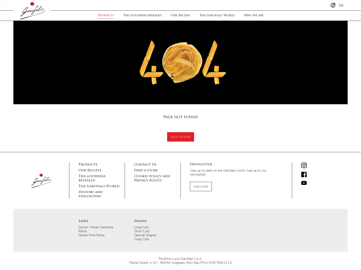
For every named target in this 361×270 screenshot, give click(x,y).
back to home (181, 137)
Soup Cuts (141, 239)
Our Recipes (180, 15)
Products (106, 15)
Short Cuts (142, 231)
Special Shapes (145, 235)
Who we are (253, 15)
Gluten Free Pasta (91, 235)
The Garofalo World (217, 15)
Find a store (146, 170)
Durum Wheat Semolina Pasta (96, 229)
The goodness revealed (142, 15)
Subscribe (200, 187)
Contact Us (145, 164)
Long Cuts (141, 227)
